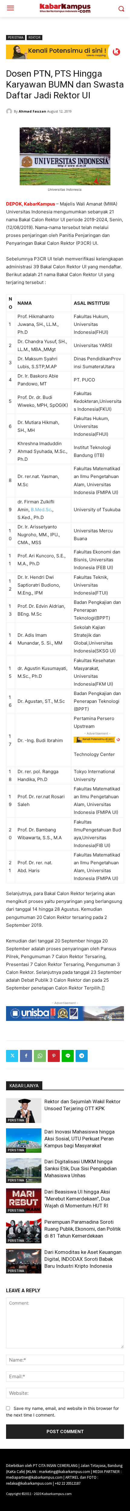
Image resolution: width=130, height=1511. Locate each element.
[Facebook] (26, 1056)
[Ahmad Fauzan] (10, 111)
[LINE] (68, 1056)
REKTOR (34, 37)
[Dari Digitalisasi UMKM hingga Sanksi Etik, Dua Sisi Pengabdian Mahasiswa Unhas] (23, 1170)
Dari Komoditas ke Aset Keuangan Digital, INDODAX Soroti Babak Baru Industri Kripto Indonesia (83, 1259)
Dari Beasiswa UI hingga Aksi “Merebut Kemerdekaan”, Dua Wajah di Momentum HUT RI (77, 1199)
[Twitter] (12, 1056)
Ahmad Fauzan (32, 111)
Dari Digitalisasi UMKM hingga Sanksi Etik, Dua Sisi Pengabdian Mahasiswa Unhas (80, 1168)
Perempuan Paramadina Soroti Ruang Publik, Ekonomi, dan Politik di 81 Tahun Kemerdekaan (82, 1229)
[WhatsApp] (40, 1056)
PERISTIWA (15, 37)
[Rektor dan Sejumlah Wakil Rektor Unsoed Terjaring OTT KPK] (23, 1110)
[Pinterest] (54, 1056)
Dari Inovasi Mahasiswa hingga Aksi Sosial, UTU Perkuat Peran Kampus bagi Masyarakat (79, 1139)
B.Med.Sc (41, 509)
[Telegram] (82, 1056)
